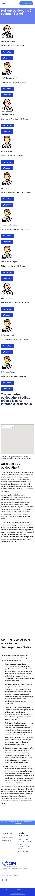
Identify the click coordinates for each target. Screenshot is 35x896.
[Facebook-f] (3, 880)
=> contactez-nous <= (17, 894)
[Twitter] (6, 880)
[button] (9, 3)
